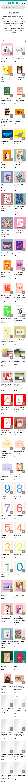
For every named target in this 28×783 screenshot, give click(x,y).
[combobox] (13, 7)
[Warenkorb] (24, 3)
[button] (24, 3)
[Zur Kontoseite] (22, 3)
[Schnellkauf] (11, 53)
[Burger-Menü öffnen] (2, 3)
